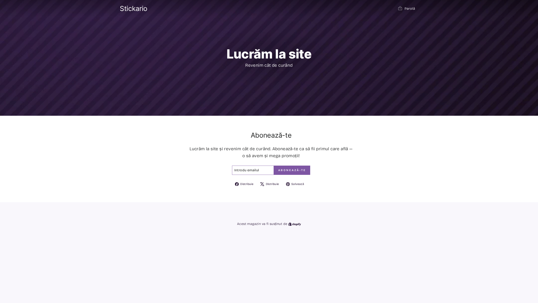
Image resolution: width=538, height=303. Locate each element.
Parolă (410, 9)
